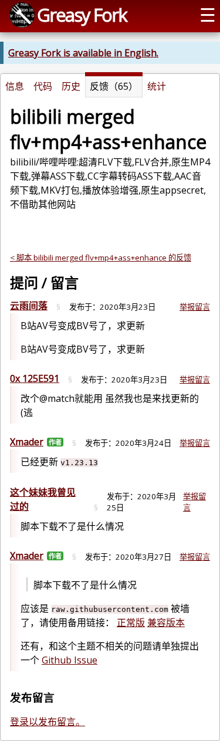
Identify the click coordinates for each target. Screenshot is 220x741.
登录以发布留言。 (47, 721)
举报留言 (195, 307)
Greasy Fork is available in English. (83, 52)
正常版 (131, 622)
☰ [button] (207, 14)
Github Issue (69, 660)
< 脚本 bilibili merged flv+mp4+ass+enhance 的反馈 (100, 257)
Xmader (26, 441)
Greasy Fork (82, 14)
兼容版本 (166, 622)
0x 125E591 (34, 378)
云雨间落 (29, 305)
